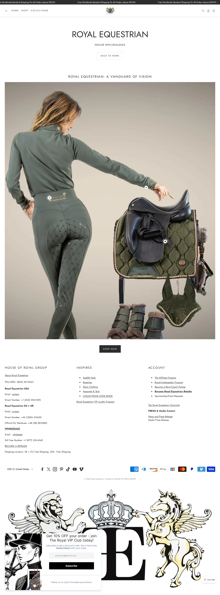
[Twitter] (48, 469)
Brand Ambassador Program (169, 382)
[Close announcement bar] (217, 2)
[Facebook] (42, 469)
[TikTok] (68, 469)
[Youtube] (75, 469)
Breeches (87, 382)
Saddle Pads (89, 377)
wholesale (17, 434)
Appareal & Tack (91, 391)
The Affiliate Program (165, 377)
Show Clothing (90, 387)
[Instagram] (55, 469)
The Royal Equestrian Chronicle (164, 405)
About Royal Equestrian (16, 375)
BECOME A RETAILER (16, 446)
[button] (6, 11)
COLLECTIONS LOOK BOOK (98, 396)
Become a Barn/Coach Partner (170, 387)
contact (15, 394)
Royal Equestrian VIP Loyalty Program (95, 401)
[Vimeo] (81, 469)
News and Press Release (160, 416)
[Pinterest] (61, 469)
